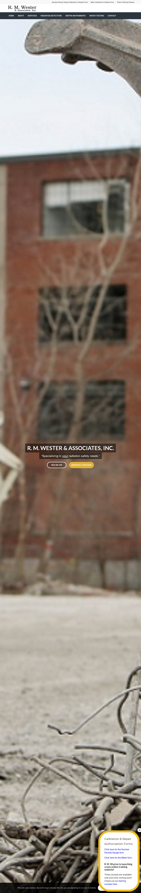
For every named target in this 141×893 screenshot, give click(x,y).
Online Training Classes (125, 2)
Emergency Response (81, 465)
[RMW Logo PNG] (22, 8)
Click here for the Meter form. (118, 857)
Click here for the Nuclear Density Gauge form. (116, 851)
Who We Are (56, 465)
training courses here (115, 882)
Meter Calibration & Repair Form (102, 2)
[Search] (132, 15)
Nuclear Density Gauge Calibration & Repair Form (70, 2)
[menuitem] (70, 2)
